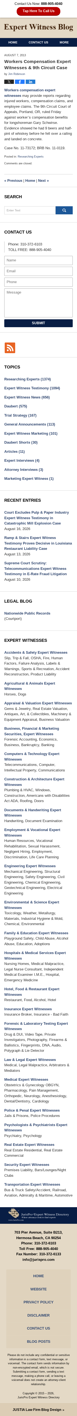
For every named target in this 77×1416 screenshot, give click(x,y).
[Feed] (10, 348)
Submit (38, 323)
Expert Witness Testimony (32, 388)
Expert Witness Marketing (31, 433)
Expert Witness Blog (38, 27)
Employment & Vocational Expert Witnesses (32, 832)
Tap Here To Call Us (39, 11)
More (64, 42)
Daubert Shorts (21, 442)
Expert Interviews (22, 461)
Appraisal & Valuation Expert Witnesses (38, 703)
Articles (14, 452)
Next (43, 181)
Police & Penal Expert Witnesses (32, 1110)
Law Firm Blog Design (37, 1410)
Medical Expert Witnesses (26, 1080)
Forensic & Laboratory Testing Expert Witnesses (36, 1026)
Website (38, 1289)
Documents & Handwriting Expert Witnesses (32, 813)
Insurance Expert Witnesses (28, 1009)
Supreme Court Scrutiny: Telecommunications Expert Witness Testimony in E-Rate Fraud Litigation (35, 568)
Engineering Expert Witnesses (30, 866)
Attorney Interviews (23, 470)
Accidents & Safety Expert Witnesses (35, 653)
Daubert (15, 406)
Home (12, 42)
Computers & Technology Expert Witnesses (31, 756)
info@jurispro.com (38, 1260)
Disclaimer (38, 1315)
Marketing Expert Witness (29, 479)
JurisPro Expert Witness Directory (39, 1397)
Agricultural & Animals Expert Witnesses (29, 686)
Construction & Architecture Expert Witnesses (34, 782)
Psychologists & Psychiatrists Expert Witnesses (35, 1127)
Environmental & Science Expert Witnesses (31, 905)
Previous (13, 181)
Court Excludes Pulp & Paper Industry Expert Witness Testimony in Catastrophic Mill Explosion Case (36, 517)
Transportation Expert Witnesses (32, 1184)
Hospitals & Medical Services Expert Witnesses (35, 955)
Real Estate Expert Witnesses (29, 1145)
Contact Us (38, 42)
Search (64, 210)
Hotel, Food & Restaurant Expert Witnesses (31, 992)
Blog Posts (38, 1342)
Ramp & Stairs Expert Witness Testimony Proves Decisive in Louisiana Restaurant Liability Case (38, 543)
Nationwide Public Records (27, 613)
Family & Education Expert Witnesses (36, 933)
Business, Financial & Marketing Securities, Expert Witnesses (31, 731)
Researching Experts (31, 156)
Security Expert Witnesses (26, 1165)
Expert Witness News (27, 397)
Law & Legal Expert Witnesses (30, 1060)
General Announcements (29, 424)
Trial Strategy (20, 415)
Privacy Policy (38, 1302)
